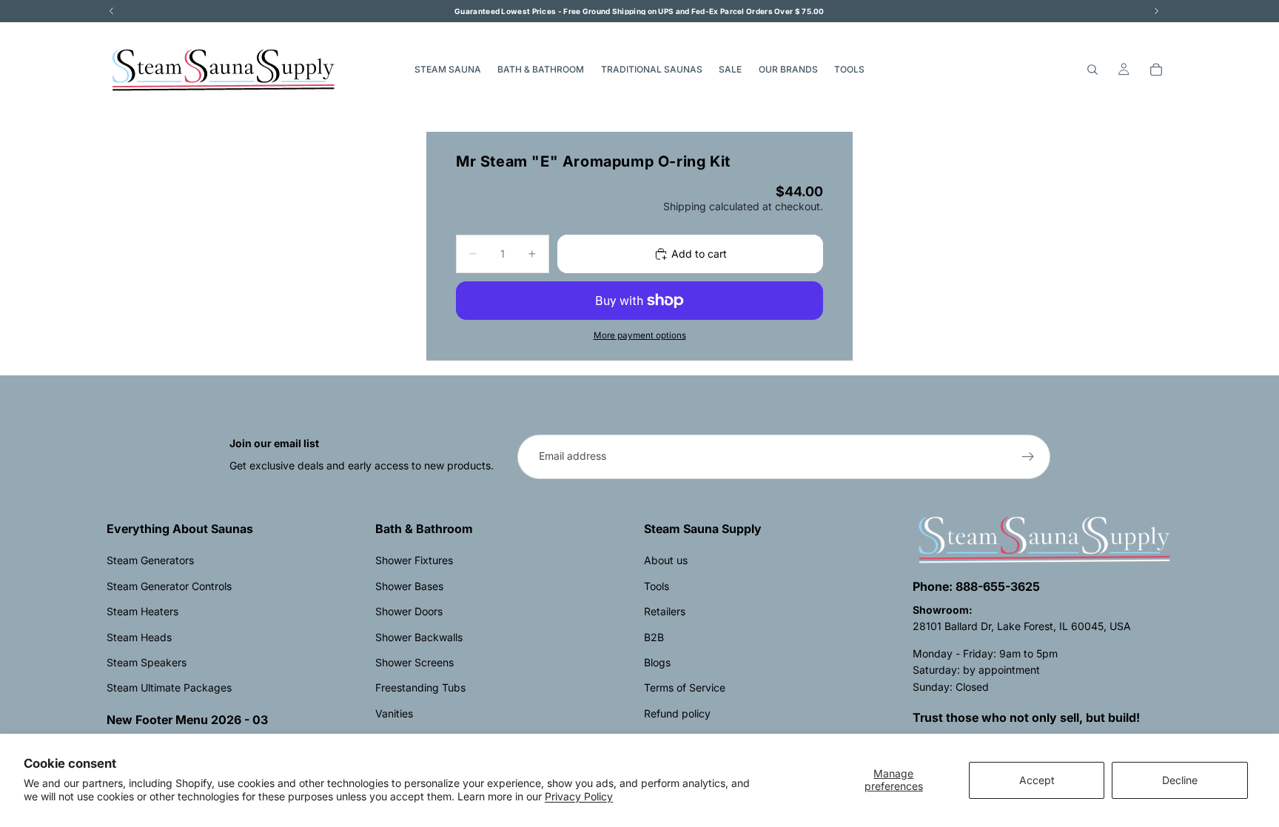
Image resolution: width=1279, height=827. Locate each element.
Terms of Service (684, 687)
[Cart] (1156, 69)
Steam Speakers (147, 662)
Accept (1037, 780)
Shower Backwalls (419, 637)
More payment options (640, 335)
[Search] (1092, 69)
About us (666, 560)
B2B (654, 637)
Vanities (394, 713)
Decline (1180, 780)
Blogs (657, 662)
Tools (656, 586)
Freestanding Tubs (420, 687)
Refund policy (677, 713)
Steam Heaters (142, 611)
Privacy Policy (579, 796)
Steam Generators (150, 560)
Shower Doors (409, 611)
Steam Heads (139, 637)
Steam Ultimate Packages (169, 687)
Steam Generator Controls (169, 586)
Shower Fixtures (414, 560)
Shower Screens (414, 662)
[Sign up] (1028, 456)
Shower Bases (409, 586)
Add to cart (699, 253)
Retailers (664, 611)
